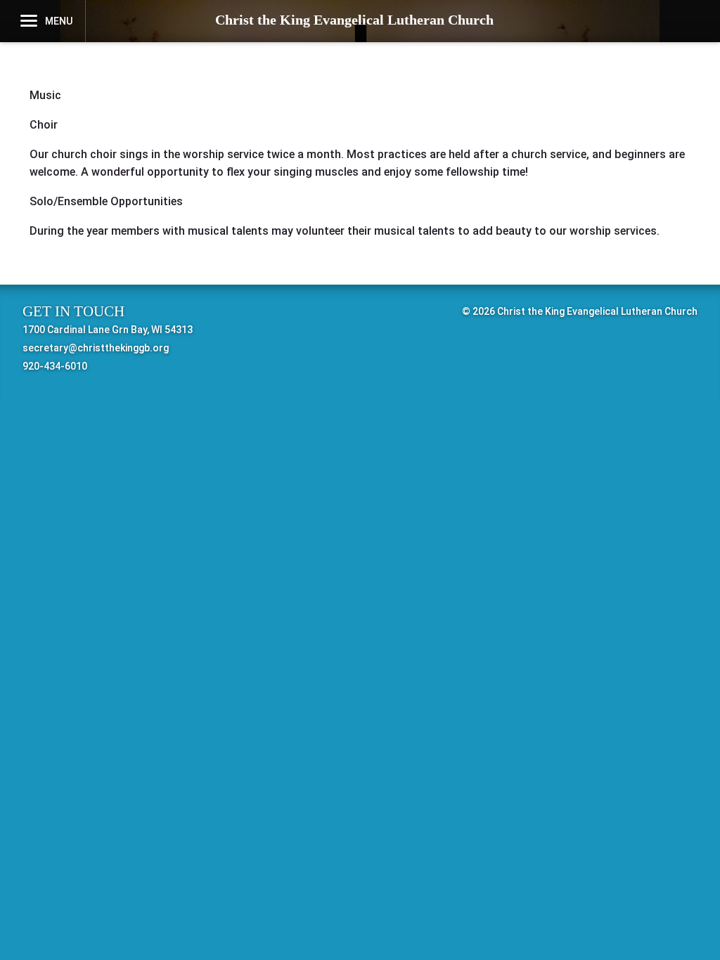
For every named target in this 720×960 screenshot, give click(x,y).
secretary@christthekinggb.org (95, 347)
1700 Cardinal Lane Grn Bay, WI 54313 (107, 329)
